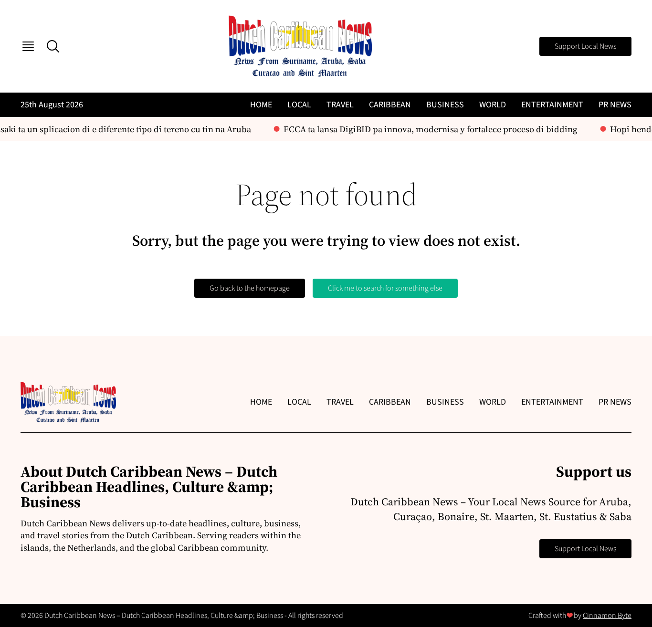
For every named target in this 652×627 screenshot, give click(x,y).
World (492, 105)
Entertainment (552, 105)
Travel (340, 105)
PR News (615, 105)
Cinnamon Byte (607, 615)
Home (261, 105)
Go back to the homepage (250, 288)
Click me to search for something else (385, 288)
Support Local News (585, 46)
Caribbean (390, 105)
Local (299, 105)
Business (445, 105)
